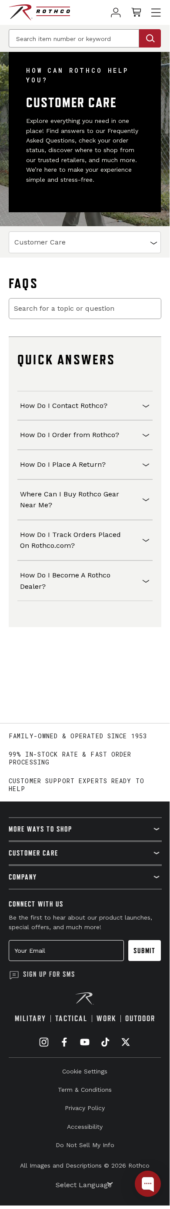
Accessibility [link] (85, 1126)
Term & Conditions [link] (85, 1089)
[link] (116, 12)
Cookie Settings (84, 1071)
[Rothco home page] (39, 12)
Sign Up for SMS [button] (49, 974)
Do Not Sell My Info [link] (85, 1144)
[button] (85, 405)
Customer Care (40, 242)
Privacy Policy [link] (85, 1107)
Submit (144, 950)
